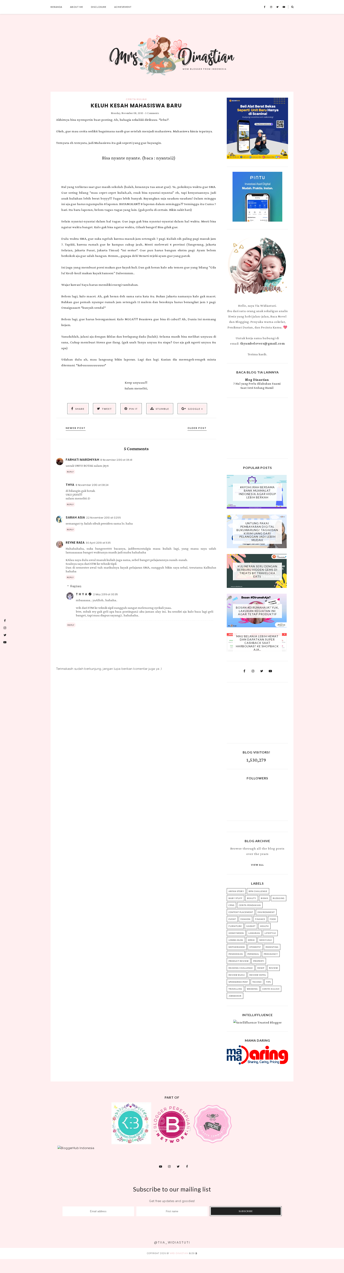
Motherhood (237, 947)
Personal (253, 954)
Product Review (239, 961)
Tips (268, 982)
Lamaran (254, 933)
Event (232, 919)
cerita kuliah (136, 99)
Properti (258, 961)
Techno (257, 982)
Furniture (235, 926)
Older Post (197, 427)
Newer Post (76, 427)
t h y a (81, 594)
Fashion (245, 919)
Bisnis (264, 898)
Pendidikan (236, 954)
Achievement (123, 7)
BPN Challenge (258, 891)
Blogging (278, 898)
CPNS (231, 905)
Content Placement (241, 912)
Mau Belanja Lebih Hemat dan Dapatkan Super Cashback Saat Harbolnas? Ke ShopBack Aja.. (257, 643)
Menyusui (265, 940)
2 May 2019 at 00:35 (105, 594)
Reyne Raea (75, 542)
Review (273, 968)
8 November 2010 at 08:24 (92, 485)
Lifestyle (270, 933)
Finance (260, 919)
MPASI (251, 940)
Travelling (235, 989)
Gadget (250, 926)
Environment (266, 912)
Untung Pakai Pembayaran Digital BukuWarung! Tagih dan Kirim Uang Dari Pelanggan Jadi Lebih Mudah (257, 532)
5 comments (152, 113)
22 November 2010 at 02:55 (103, 517)
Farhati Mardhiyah (82, 460)
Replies (75, 586)
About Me (76, 7)
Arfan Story (236, 891)
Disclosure (98, 7)
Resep (260, 968)
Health (264, 926)
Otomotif (255, 947)
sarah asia (75, 517)
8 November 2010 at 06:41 (116, 460)
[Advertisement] (257, 428)
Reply (70, 471)
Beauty (251, 898)
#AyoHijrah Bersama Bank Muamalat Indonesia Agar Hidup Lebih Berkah (257, 492)
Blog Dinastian (257, 380)
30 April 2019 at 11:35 (98, 542)
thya (70, 485)
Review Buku (237, 975)
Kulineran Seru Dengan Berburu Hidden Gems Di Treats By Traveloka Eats (257, 571)
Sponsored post (238, 982)
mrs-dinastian (179, 1253)
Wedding (252, 989)
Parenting (272, 947)
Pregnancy (271, 954)
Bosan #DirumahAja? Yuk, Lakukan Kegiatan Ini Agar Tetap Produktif (257, 611)
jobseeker (235, 996)
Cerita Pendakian (250, 905)
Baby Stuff (235, 898)
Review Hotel (257, 975)
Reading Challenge (241, 968)
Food (273, 919)
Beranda (56, 7)
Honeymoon (236, 933)
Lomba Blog (236, 940)
